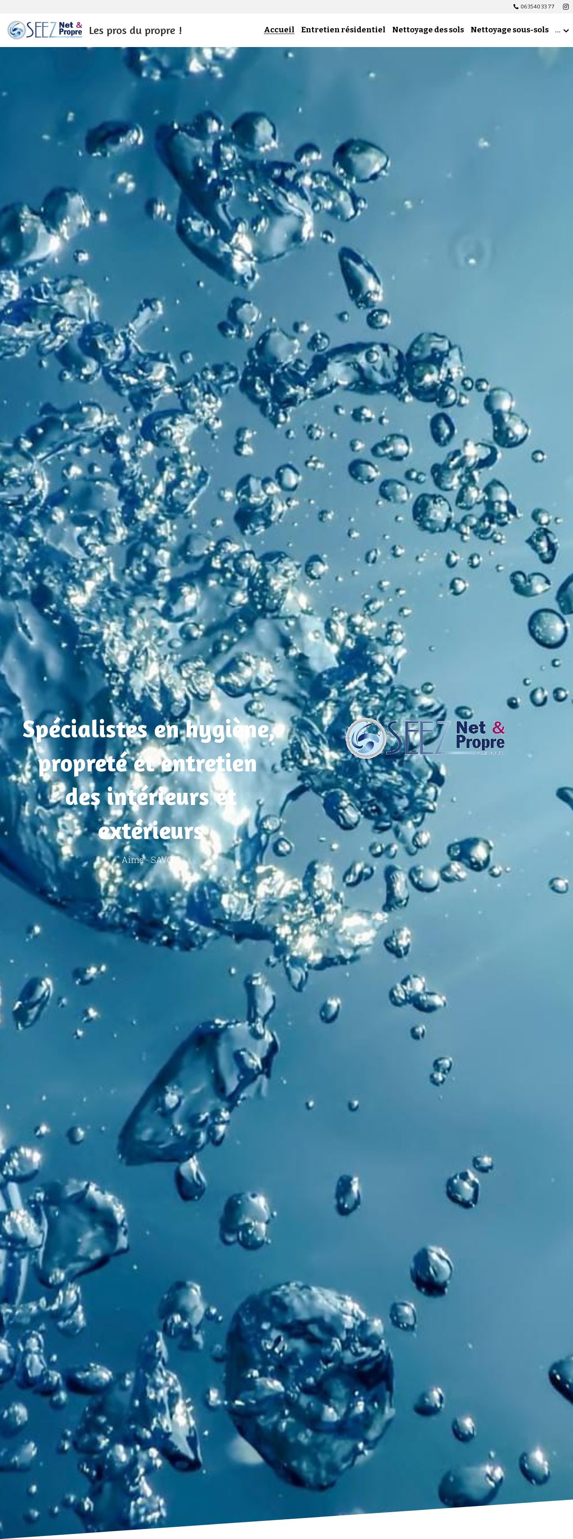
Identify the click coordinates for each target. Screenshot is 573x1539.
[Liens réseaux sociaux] (566, 6)
